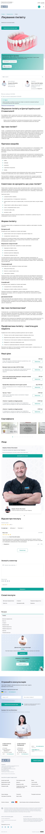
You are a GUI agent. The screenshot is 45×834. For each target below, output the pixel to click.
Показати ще (22, 550)
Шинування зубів (20, 603)
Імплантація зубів (5, 780)
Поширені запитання (36, 794)
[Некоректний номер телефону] (33, 697)
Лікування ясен (34, 784)
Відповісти (6, 544)
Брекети (18, 782)
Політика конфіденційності (5, 818)
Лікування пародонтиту (35, 600)
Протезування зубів (20, 780)
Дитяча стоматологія (36, 786)
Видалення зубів (20, 784)
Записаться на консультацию (7, 105)
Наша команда (4, 794)
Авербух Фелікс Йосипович (18, 508)
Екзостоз (5, 603)
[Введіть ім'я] (11, 697)
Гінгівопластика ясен (6, 632)
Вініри (32, 780)
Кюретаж (32, 603)
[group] (9, 428)
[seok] (42, 831)
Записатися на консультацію (10, 28)
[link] (2, 827)
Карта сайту (19, 796)
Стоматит (19, 600)
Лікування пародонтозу (7, 626)
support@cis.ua (35, 749)
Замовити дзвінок (22, 664)
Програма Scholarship (6, 796)
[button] (20, 515)
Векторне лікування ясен (8, 600)
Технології (18, 794)
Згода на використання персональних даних (8, 820)
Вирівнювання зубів (5, 782)
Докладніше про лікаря (22, 455)
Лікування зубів (4, 786)
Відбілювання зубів (5, 784)
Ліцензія (2, 821)
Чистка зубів (34, 782)
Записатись (37, 361)
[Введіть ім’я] (22, 570)
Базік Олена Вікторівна (37, 83)
